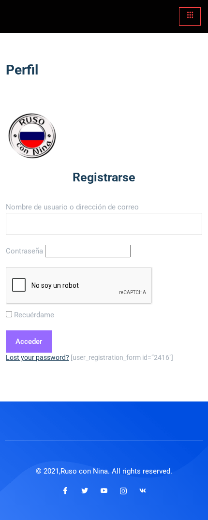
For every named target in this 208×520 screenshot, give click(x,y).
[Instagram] (123, 490)
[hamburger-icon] (190, 16)
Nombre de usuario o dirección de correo (72, 207)
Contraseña (24, 251)
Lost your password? (37, 357)
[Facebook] (65, 490)
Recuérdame (33, 315)
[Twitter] (84, 490)
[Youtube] (104, 490)
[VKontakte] (142, 490)
